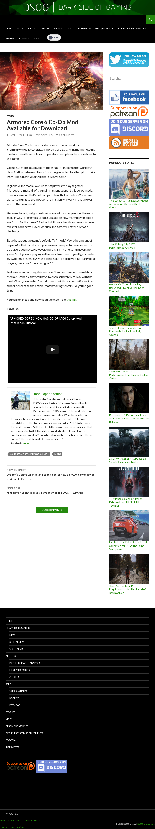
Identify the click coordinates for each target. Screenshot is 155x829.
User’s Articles (18, 691)
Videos (45, 28)
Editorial (11, 740)
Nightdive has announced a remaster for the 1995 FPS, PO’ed (45, 490)
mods (57, 454)
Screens (32, 28)
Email (26, 442)
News (20, 28)
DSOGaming (12, 814)
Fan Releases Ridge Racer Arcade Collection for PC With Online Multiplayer (128, 546)
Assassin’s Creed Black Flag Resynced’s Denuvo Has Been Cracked (126, 288)
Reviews (10, 38)
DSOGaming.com (146, 823)
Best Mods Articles (17, 726)
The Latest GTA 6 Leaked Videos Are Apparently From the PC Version (129, 204)
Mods (70, 28)
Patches (58, 28)
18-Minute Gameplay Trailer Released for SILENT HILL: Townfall (125, 502)
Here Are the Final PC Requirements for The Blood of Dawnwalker (127, 589)
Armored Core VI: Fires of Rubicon (29, 454)
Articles (11, 656)
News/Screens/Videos (18, 627)
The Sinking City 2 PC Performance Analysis (122, 245)
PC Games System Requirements (95, 28)
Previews (14, 705)
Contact (24, 38)
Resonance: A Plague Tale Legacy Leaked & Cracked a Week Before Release (129, 418)
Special (10, 684)
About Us (39, 38)
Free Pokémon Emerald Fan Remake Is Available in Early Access (125, 331)
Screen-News (17, 642)
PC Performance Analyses (132, 28)
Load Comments (51, 509)
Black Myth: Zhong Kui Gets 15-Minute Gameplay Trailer (128, 460)
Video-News (16, 649)
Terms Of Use (7, 820)
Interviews (12, 747)
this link (72, 299)
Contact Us (20, 820)
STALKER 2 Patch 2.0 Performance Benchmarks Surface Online (129, 375)
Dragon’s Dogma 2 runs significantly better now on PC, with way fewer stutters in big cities (50, 474)
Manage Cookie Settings (12, 827)
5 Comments (66, 135)
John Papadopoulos (41, 135)
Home (9, 28)
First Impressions (19, 670)
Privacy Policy (33, 820)
